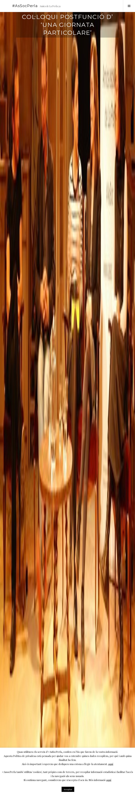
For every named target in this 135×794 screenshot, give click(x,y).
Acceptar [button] (68, 789)
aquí (110, 764)
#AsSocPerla (25, 6)
